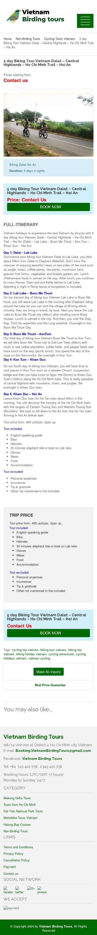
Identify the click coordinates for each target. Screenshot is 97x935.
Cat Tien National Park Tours (23, 811)
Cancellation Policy (17, 860)
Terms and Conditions (18, 847)
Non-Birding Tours (28, 38)
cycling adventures (61, 654)
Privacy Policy (13, 853)
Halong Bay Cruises (17, 824)
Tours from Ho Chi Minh (20, 804)
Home (8, 38)
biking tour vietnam (53, 649)
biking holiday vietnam (31, 654)
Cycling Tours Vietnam (59, 38)
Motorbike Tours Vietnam (21, 817)
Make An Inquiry (48, 671)
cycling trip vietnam (25, 649)
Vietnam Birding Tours (42, 759)
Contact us (11, 873)
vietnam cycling (39, 658)
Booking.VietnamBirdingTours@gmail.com (53, 751)
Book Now (50, 206)
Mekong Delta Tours (17, 798)
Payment (10, 866)
